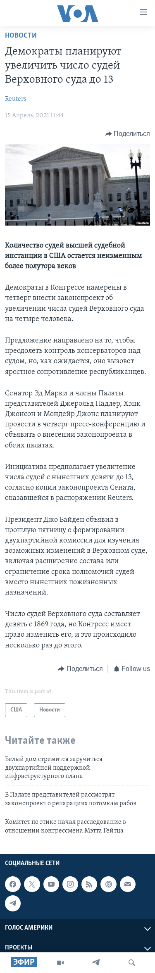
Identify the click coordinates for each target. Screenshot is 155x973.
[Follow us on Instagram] (70, 884)
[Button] (127, 133)
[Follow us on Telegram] (13, 903)
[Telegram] (96, 962)
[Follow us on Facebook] (13, 884)
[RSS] (89, 884)
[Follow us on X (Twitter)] (32, 884)
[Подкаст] (108, 884)
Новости (21, 36)
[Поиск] (131, 962)
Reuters (15, 99)
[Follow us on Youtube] (51, 884)
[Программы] (60, 962)
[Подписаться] (128, 884)
